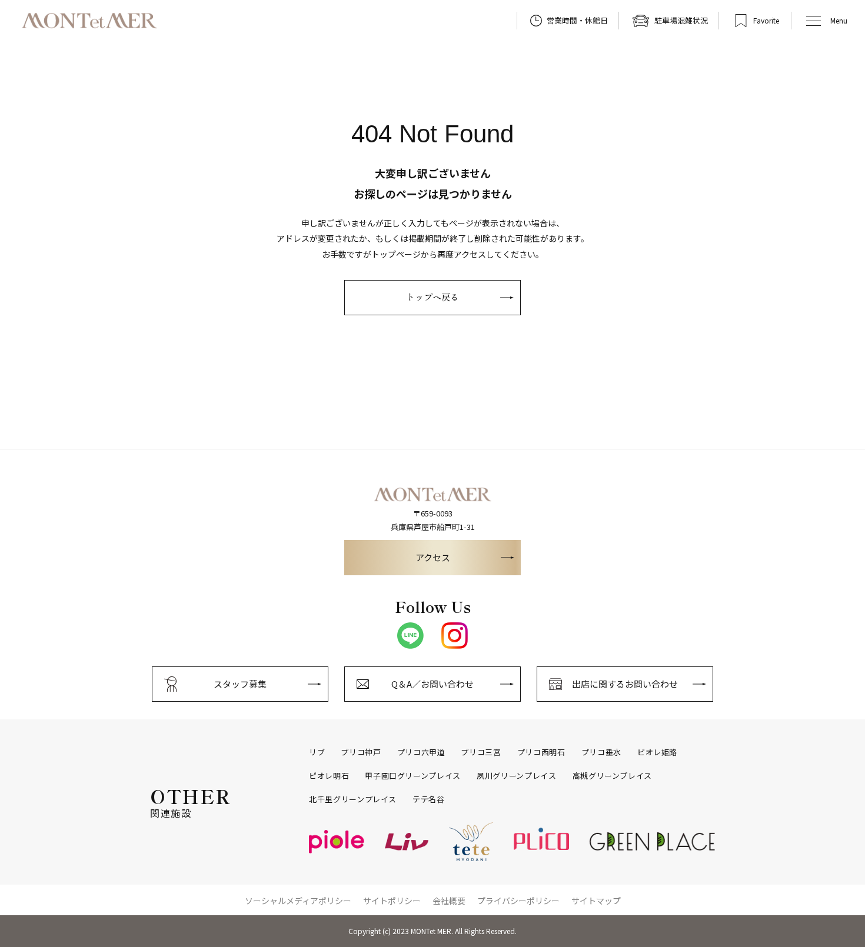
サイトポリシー (392, 900)
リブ (317, 752)
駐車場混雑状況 (681, 20)
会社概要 (448, 900)
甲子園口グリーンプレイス (413, 776)
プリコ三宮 (481, 752)
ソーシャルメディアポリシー (298, 900)
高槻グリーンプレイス (613, 776)
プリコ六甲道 (421, 752)
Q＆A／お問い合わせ (432, 684)
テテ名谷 (428, 799)
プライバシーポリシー (518, 900)
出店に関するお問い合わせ (625, 684)
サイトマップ (596, 900)
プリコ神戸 (361, 752)
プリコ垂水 (601, 752)
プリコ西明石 (541, 752)
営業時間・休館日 (577, 20)
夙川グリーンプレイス (517, 776)
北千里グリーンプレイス (353, 799)
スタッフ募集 (240, 684)
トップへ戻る (432, 297)
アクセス (432, 557)
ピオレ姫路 (657, 752)
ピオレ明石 (329, 776)
